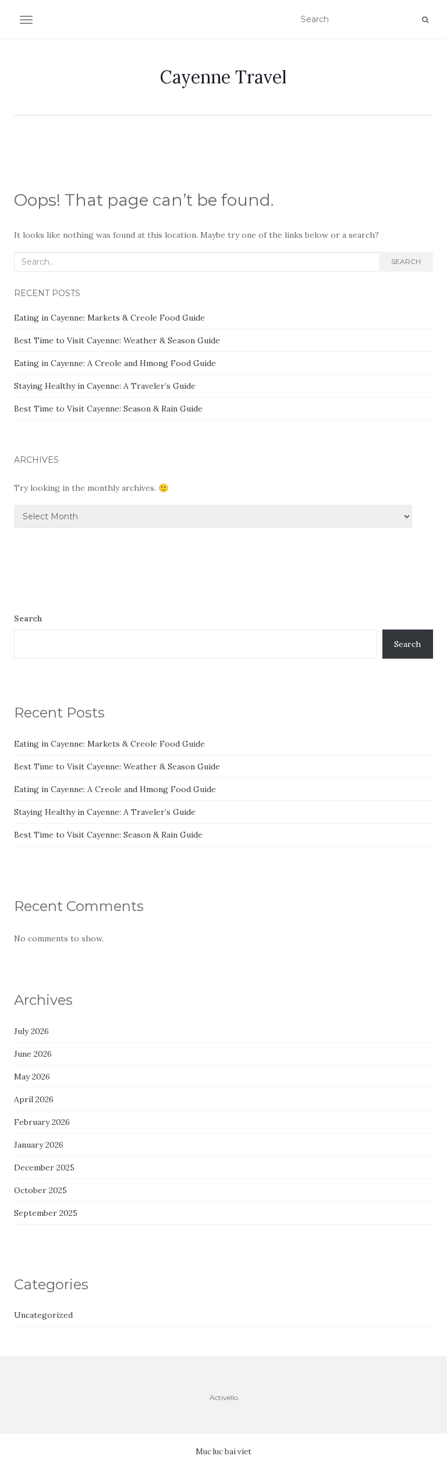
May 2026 (32, 1076)
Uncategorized (43, 1315)
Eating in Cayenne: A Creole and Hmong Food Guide (115, 363)
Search (406, 261)
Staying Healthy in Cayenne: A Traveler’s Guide (105, 386)
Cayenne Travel (223, 77)
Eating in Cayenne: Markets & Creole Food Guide (109, 317)
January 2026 (38, 1145)
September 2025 (45, 1213)
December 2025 (44, 1167)
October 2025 (40, 1190)
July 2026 (31, 1031)
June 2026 (33, 1054)
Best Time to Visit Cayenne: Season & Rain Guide (108, 408)
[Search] (425, 20)
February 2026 (42, 1122)
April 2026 (34, 1099)
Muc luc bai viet (223, 1452)
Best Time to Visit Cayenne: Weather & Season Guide (117, 340)
